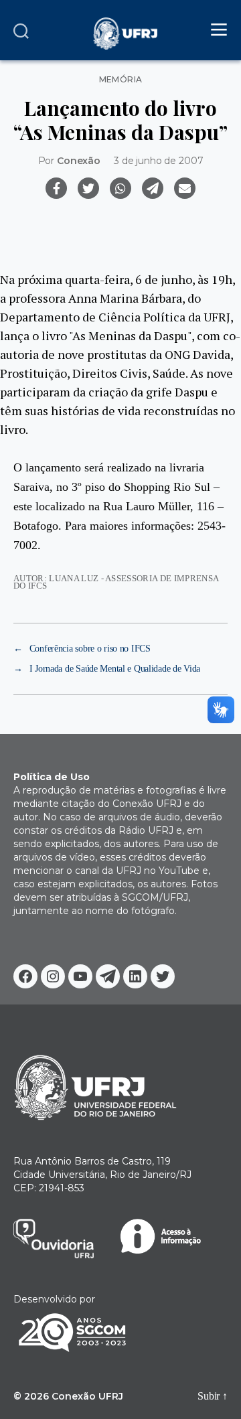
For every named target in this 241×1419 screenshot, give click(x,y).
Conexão (78, 161)
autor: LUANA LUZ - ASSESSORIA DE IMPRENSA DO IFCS (115, 582)
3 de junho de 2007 (158, 161)
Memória (121, 79)
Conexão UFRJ (87, 1396)
